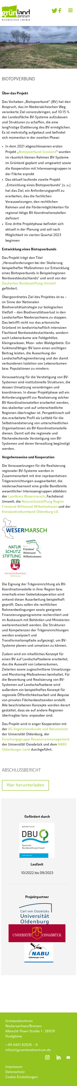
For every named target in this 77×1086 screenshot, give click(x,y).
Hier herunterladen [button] (25, 785)
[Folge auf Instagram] (47, 1057)
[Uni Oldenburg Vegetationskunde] (36, 921)
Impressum (13, 1067)
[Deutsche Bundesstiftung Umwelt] (37, 855)
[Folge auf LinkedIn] (58, 1057)
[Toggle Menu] (70, 10)
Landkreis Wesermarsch (26, 496)
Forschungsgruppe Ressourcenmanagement (36, 739)
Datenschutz (15, 1072)
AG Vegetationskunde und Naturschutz (38, 729)
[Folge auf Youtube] (68, 1057)
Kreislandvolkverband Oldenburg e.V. (30, 512)
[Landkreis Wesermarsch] (27, 536)
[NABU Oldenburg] (38, 960)
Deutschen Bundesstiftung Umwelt (29, 283)
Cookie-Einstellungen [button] (21, 1077)
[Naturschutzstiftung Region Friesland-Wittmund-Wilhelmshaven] (24, 555)
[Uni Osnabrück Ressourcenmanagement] (37, 941)
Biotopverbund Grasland (37, 152)
